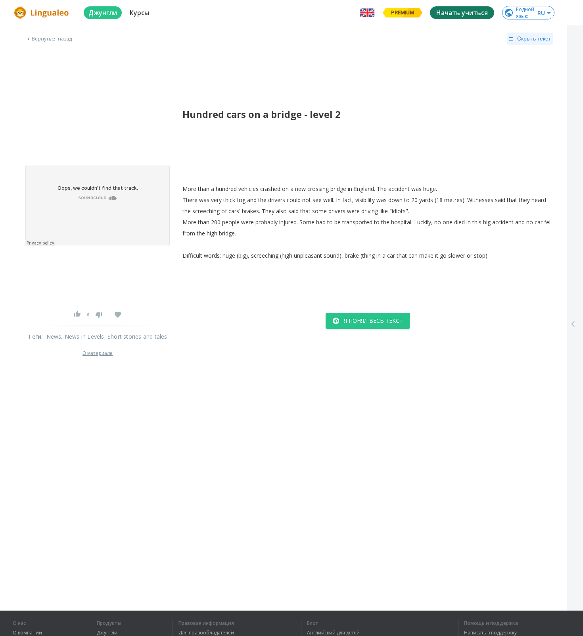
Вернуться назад (52, 39)
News (53, 336)
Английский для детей (333, 633)
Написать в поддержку (490, 633)
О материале (97, 353)
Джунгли (107, 633)
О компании (27, 633)
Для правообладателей (206, 633)
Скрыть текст (533, 38)
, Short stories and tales (135, 336)
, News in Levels (82, 336)
